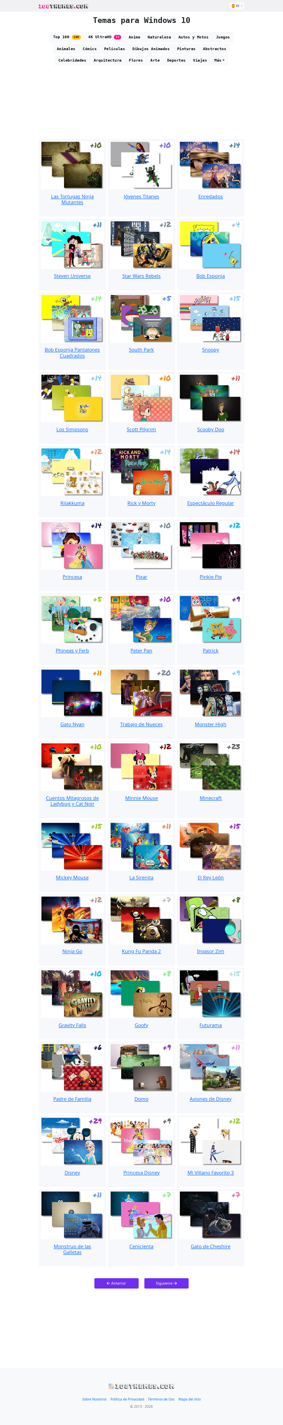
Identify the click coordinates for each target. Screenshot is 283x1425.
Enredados (210, 196)
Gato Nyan (72, 724)
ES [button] (237, 6)
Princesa (72, 576)
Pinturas (186, 49)
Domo (141, 1098)
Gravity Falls (72, 1025)
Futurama (210, 1025)
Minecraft (211, 798)
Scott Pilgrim (141, 429)
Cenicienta (141, 1246)
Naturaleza (159, 37)
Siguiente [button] (165, 1283)
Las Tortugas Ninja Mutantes (72, 199)
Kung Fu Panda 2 (141, 951)
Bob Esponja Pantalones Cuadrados (72, 352)
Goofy (141, 1025)
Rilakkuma (72, 503)
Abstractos (214, 49)
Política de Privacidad (127, 1399)
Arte (155, 60)
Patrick (210, 650)
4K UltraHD (103, 37)
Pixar (141, 576)
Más (218, 60)
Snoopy (210, 349)
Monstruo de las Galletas (72, 1249)
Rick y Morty (141, 503)
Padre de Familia (72, 1098)
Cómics (90, 49)
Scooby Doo (210, 429)
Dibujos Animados (151, 49)
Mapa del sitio (189, 1399)
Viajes (200, 60)
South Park (141, 349)
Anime (134, 37)
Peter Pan (141, 650)
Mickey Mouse (72, 877)
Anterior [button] (118, 1283)
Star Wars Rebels (141, 275)
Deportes (176, 60)
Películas (114, 49)
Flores (136, 60)
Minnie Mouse (141, 798)
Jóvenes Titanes (141, 196)
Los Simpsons (72, 429)
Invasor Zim (210, 951)
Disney (72, 1172)
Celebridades (72, 60)
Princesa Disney (141, 1172)
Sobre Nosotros (94, 1399)
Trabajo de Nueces (141, 724)
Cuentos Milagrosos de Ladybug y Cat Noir (72, 801)
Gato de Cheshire (210, 1246)
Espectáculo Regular (210, 503)
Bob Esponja (210, 275)
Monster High (210, 724)
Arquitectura (108, 60)
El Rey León (211, 877)
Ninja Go (72, 951)
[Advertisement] (141, 104)
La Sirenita (141, 877)
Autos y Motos (193, 37)
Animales (66, 49)
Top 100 (66, 37)
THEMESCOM (63, 6)
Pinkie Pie (211, 576)
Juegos (223, 37)
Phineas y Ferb (72, 650)
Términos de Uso (161, 1399)
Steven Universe (72, 275)
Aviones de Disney (210, 1098)
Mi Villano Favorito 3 (210, 1172)
